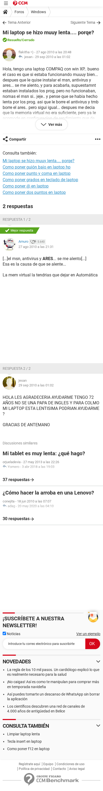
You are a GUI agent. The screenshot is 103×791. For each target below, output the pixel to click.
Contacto (59, 769)
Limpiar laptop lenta (23, 734)
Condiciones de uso (71, 764)
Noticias (13, 634)
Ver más (55, 124)
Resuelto (14, 40)
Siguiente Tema (83, 22)
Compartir (17, 139)
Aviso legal (77, 769)
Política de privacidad (34, 769)
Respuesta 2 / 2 (17, 368)
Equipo (48, 764)
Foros (19, 12)
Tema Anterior (19, 22)
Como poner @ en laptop (26, 186)
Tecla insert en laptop (24, 741)
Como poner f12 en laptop (28, 749)
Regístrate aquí (29, 764)
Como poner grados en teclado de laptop (40, 179)
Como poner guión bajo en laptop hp (37, 167)
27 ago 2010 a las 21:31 (36, 247)
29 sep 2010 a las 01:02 (52, 57)
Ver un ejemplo (88, 634)
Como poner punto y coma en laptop (37, 173)
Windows (38, 12)
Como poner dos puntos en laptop (34, 192)
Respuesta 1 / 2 (17, 219)
